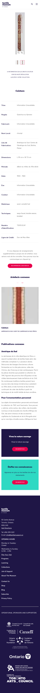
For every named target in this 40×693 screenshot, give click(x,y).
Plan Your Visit (6, 555)
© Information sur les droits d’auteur (20, 71)
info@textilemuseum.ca (14, 535)
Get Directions (6, 528)
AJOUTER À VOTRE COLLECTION (20, 77)
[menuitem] (20, 559)
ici (29, 259)
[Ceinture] (20, 305)
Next (22, 282)
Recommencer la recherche (20, 265)
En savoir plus (20, 449)
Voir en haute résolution (20, 74)
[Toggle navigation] (32, 4)
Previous (18, 282)
